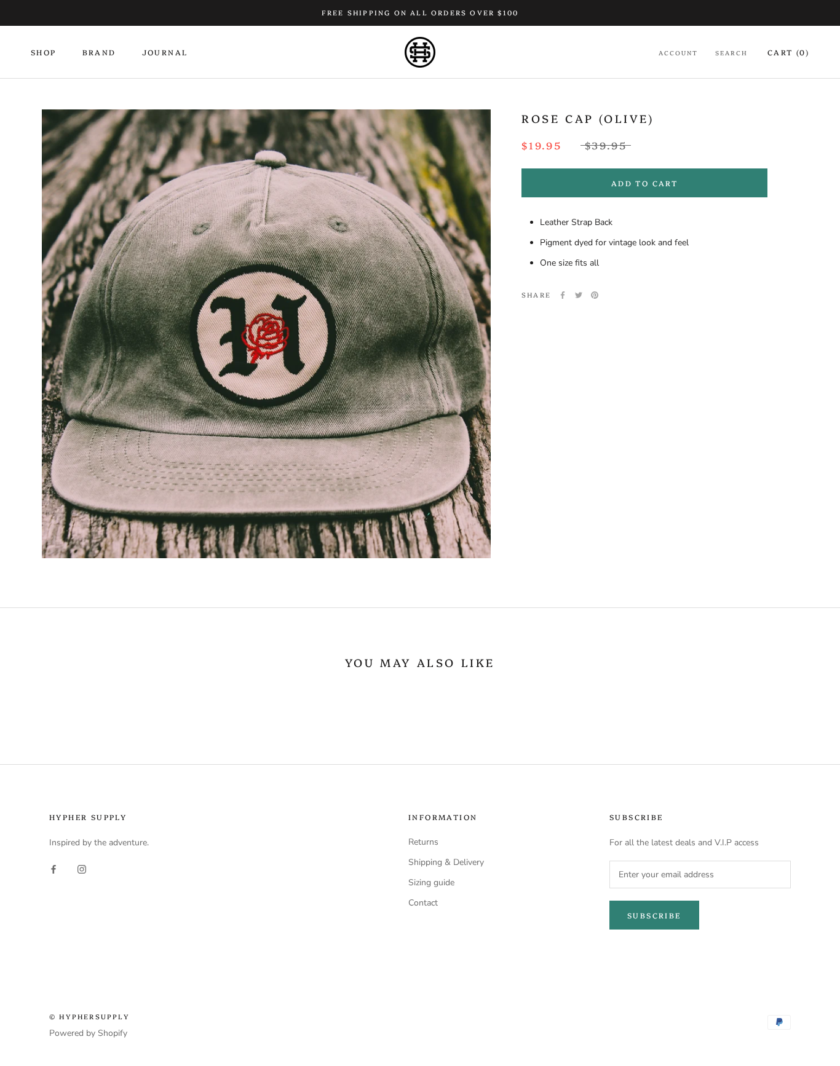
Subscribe (654, 915)
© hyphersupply (89, 1016)
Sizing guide (431, 882)
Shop (44, 52)
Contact (423, 903)
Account (678, 53)
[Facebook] (562, 295)
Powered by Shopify (88, 1033)
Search (731, 53)
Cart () (788, 52)
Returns (423, 842)
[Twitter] (578, 295)
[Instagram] (81, 869)
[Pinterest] (594, 295)
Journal (165, 52)
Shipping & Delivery (446, 862)
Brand (99, 52)
